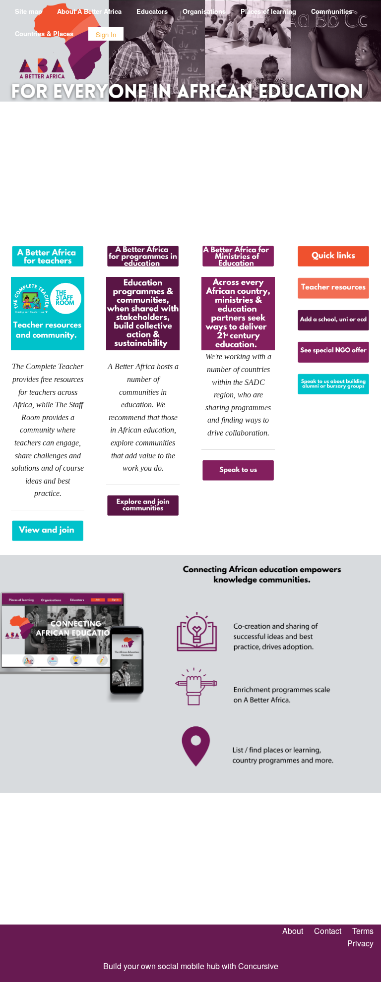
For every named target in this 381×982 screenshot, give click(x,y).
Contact (327, 930)
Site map (28, 11)
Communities (331, 11)
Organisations (204, 11)
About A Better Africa (89, 11)
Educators (152, 11)
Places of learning (268, 11)
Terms (363, 930)
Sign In (106, 34)
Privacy (360, 943)
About (292, 930)
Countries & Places (44, 33)
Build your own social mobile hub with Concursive (190, 966)
